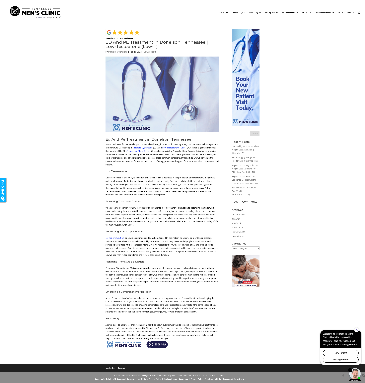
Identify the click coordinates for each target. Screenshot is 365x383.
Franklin (122, 368)
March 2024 (237, 227)
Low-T (183, 147)
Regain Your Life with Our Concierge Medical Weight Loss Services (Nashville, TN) (245, 180)
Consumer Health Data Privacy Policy (144, 379)
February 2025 (238, 214)
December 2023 (239, 236)
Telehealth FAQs (213, 379)
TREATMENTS (288, 13)
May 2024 (236, 223)
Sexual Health (150, 51)
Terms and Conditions (233, 379)
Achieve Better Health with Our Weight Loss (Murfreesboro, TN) (244, 191)
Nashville (110, 368)
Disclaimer (184, 379)
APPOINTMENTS (323, 13)
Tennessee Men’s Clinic (138, 151)
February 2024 (238, 232)
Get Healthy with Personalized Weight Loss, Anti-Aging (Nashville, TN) (245, 149)
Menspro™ (270, 13)
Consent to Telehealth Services (110, 379)
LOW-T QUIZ (223, 13)
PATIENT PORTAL (346, 13)
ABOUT (305, 13)
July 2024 (236, 218)
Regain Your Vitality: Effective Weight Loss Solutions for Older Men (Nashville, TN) (245, 168)
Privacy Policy (197, 379)
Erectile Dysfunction (143, 147)
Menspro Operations (117, 51)
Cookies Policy (170, 379)
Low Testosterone (170, 147)
